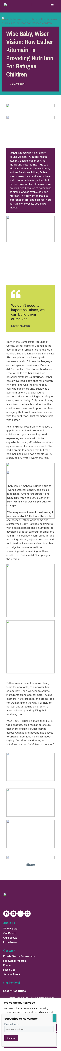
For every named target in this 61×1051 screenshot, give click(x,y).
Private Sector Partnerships (19, 956)
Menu (52, 5)
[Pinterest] (34, 872)
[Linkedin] (13, 913)
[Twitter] (27, 872)
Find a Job (9, 969)
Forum (7, 965)
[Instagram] (27, 913)
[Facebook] (20, 872)
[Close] (54, 1018)
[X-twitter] (20, 913)
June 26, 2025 (17, 84)
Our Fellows (10, 937)
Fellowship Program (15, 960)
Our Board (9, 933)
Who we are (10, 928)
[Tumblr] (41, 872)
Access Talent (11, 974)
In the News (10, 942)
